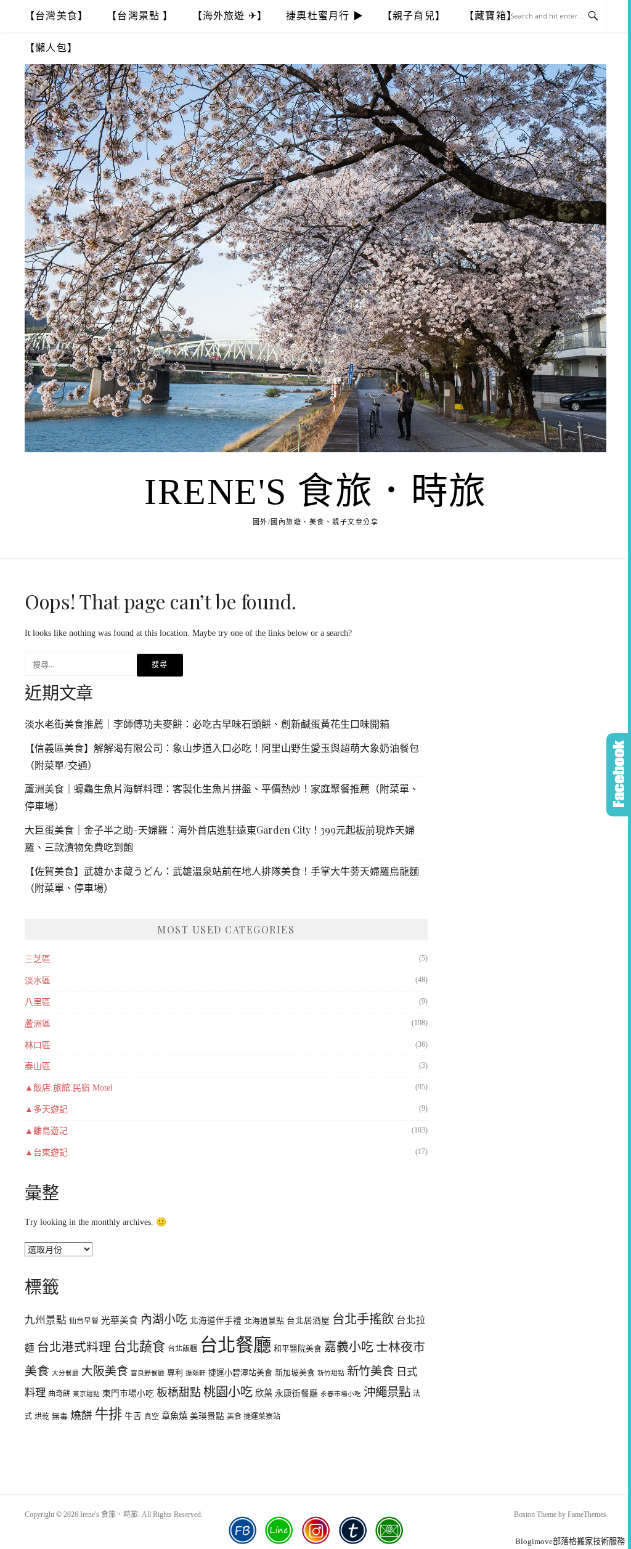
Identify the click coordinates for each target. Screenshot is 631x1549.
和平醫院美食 (298, 1348)
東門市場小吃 (128, 1393)
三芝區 (38, 959)
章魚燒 (174, 1416)
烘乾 (42, 1416)
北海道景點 (264, 1321)
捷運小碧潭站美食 (240, 1372)
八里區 (38, 1002)
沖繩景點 (387, 1392)
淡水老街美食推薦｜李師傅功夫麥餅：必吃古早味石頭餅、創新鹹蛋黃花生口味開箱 (207, 723)
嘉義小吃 (348, 1347)
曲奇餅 (59, 1393)
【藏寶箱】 (490, 15)
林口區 (38, 1045)
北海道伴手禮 (216, 1320)
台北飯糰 (182, 1348)
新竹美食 (370, 1371)
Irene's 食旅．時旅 (315, 491)
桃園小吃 (228, 1392)
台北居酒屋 (308, 1320)
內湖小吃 (163, 1319)
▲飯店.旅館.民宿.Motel (69, 1087)
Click (618, 774)
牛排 (108, 1414)
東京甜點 (86, 1394)
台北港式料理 (74, 1347)
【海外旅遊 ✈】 (230, 15)
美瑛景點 (207, 1416)
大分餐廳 (65, 1373)
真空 (151, 1416)
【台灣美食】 (56, 15)
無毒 (60, 1416)
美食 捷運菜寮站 (253, 1416)
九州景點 (46, 1320)
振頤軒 (195, 1373)
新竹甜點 (330, 1373)
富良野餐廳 (148, 1373)
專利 (175, 1372)
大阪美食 (104, 1371)
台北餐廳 (235, 1345)
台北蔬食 (139, 1347)
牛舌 (133, 1416)
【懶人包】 (51, 48)
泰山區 (38, 1066)
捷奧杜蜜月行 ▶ (325, 15)
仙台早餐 (84, 1321)
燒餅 (81, 1415)
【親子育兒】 (414, 15)
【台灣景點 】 (140, 15)
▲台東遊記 (46, 1152)
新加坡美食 (295, 1372)
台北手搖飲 (363, 1319)
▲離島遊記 (46, 1131)
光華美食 (119, 1320)
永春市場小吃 (340, 1394)
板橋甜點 (179, 1392)
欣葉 (263, 1393)
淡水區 (38, 980)
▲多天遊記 (46, 1109)
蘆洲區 (38, 1023)
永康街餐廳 (296, 1393)
